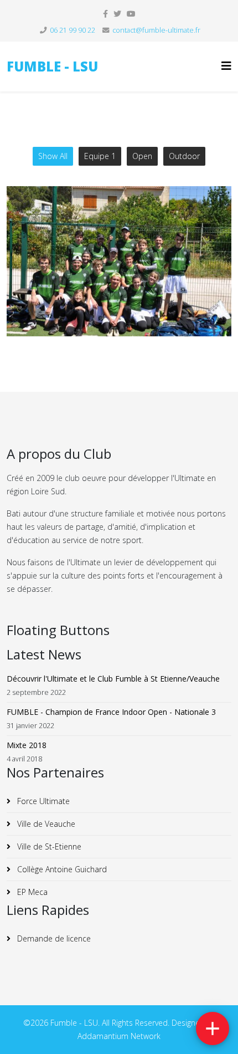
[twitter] (117, 13)
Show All (53, 156)
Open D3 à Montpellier (119, 280)
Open (142, 156)
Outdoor (184, 156)
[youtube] (131, 13)
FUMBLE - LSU (52, 66)
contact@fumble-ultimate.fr (156, 30)
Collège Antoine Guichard (61, 869)
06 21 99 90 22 (72, 30)
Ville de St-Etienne (48, 846)
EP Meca (31, 892)
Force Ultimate (42, 801)
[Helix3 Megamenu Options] (226, 66)
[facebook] (105, 13)
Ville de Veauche (45, 823)
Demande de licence (53, 938)
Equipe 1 (100, 156)
